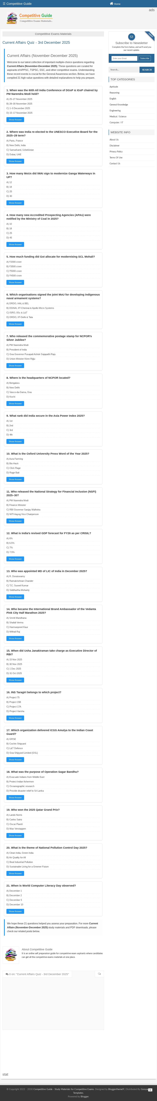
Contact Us (115, 164)
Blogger (84, 1096)
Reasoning (114, 93)
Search (147, 70)
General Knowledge (119, 105)
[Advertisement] (53, 1051)
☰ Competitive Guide (17, 3)
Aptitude (114, 87)
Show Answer (15, 119)
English (113, 99)
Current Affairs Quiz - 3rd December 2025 (36, 42)
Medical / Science (118, 117)
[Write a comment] (99, 974)
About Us (114, 140)
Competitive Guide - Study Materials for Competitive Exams (63, 1089)
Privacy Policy (116, 152)
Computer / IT (116, 123)
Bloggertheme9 (116, 1089)
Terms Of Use (116, 158)
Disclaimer (114, 146)
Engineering (115, 111)
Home (116, 4)
